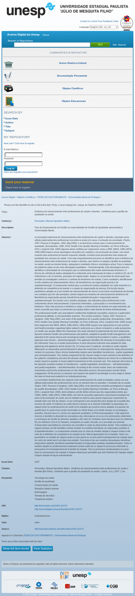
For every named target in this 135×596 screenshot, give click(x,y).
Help (116, 21)
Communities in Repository (68, 52)
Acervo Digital (8, 197)
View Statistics (43, 548)
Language (84, 27)
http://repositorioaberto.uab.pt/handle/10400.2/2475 (59, 529)
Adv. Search (119, 44)
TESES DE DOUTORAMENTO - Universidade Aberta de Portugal (68, 197)
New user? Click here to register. (19, 143)
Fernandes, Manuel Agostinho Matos (52, 221)
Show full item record (16, 548)
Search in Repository (20, 40)
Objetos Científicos (26, 197)
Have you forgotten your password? (21, 172)
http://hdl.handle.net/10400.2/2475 (51, 505)
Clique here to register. (18, 187)
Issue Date (11, 118)
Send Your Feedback (102, 21)
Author (9, 122)
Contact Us (85, 21)
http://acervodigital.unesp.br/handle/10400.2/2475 (58, 509)
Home (46, 34)
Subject (9, 130)
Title (8, 126)
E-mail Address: (11, 149)
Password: (9, 158)
